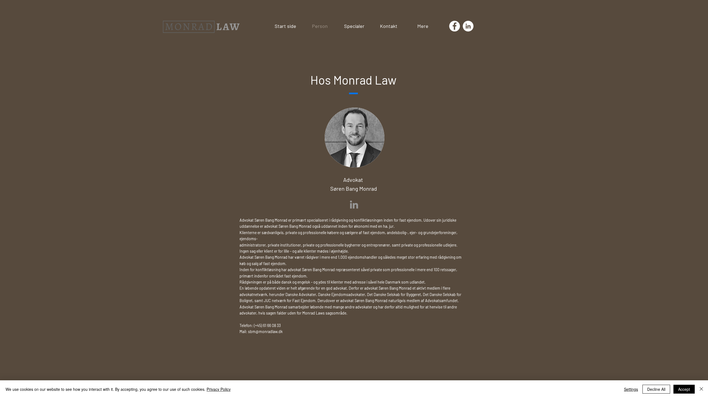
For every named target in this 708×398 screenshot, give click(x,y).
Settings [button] (631, 389)
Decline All (656, 389)
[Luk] (701, 389)
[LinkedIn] (468, 26)
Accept (684, 389)
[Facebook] (454, 26)
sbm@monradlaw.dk (265, 331)
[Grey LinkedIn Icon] (354, 204)
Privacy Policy (219, 389)
